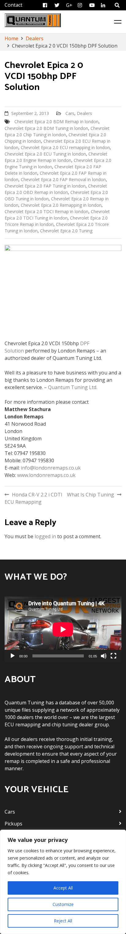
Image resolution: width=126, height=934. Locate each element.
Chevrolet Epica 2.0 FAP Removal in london (63, 179)
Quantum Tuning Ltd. (72, 387)
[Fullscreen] (113, 656)
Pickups (13, 823)
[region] (63, 882)
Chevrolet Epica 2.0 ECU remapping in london (65, 147)
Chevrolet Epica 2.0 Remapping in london (61, 205)
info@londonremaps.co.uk (51, 467)
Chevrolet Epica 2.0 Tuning (66, 231)
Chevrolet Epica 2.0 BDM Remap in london (56, 121)
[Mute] (104, 656)
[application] (63, 629)
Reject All (63, 921)
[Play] (12, 656)
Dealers (84, 113)
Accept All (63, 888)
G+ (69, 5)
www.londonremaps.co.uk (46, 475)
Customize (63, 904)
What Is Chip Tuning (90, 494)
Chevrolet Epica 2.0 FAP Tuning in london (45, 186)
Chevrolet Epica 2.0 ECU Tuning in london (45, 154)
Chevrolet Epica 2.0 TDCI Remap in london (46, 211)
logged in (45, 536)
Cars (69, 113)
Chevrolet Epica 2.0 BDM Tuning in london (46, 128)
